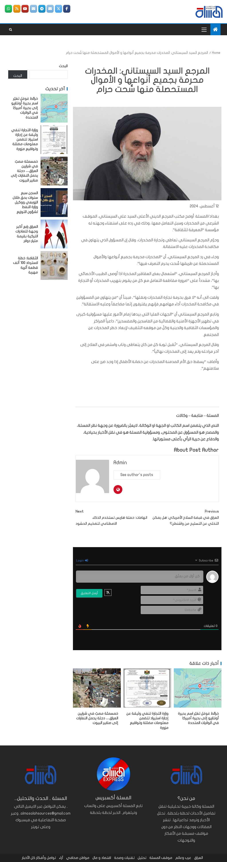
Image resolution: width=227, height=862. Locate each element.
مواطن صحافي (77, 858)
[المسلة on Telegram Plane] (41, 9)
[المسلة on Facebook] (66, 9)
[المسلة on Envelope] (50, 9)
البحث (63, 66)
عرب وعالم (183, 858)
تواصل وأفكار (46, 858)
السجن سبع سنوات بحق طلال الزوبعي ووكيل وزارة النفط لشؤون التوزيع (25, 202)
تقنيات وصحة (124, 858)
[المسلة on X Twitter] (58, 9)
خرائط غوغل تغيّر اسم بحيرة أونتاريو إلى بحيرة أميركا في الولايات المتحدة (198, 718)
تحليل (142, 858)
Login (80, 560)
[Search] (10, 29)
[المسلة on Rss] (16, 9)
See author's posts (136, 475)
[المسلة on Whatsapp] (8, 9)
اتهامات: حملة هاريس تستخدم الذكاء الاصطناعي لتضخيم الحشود (111, 517)
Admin (120, 462)
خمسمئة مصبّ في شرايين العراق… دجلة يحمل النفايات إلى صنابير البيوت (97, 718)
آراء (61, 858)
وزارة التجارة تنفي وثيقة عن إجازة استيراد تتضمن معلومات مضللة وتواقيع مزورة (24, 139)
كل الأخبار (28, 858)
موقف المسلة (160, 858)
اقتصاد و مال (101, 858)
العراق (198, 858)
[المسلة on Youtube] (25, 9)
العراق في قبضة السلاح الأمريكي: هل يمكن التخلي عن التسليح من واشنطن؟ (186, 517)
